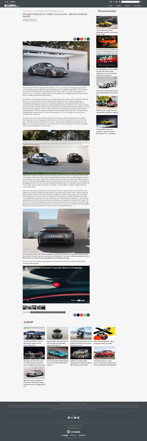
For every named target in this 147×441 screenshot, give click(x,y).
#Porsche (63, 312)
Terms (72, 421)
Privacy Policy (67, 421)
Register (13, 2)
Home (24, 11)
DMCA (81, 421)
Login (7, 2)
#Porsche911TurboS (39, 312)
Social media (28, 11)
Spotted (137, 6)
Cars (110, 6)
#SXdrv (46, 312)
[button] (74, 39)
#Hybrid (52, 312)
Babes (118, 6)
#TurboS (57, 312)
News (127, 6)
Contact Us (76, 421)
